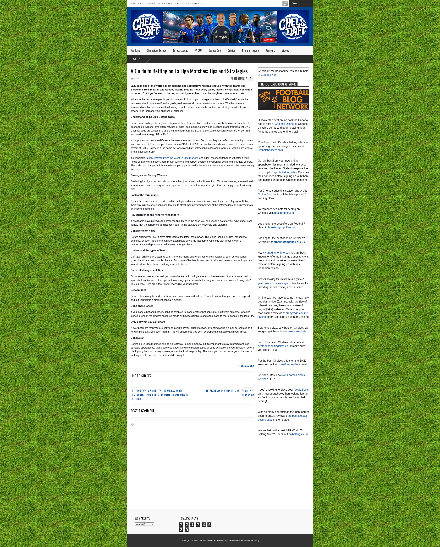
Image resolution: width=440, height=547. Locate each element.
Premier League (250, 50)
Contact (151, 3)
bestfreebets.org (284, 212)
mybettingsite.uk (298, 434)
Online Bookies (267, 194)
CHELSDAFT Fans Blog (212, 540)
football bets (301, 389)
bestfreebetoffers (290, 364)
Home (133, 3)
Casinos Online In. (286, 123)
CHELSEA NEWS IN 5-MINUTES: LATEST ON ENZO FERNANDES (229, 393)
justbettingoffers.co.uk (271, 150)
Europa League (180, 50)
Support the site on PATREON (189, 3)
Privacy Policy (165, 3)
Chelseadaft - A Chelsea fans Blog (243, 540)
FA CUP (198, 50)
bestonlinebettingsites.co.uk (275, 346)
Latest (137, 59)
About (141, 3)
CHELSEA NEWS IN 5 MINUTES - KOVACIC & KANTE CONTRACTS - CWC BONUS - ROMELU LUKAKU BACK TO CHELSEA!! (160, 395)
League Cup (215, 50)
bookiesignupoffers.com (282, 227)
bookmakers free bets (293, 331)
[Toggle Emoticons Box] (132, 424)
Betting (136, 78)
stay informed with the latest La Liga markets (173, 158)
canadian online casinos (280, 252)
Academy (135, 50)
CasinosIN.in (269, 74)
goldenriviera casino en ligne (273, 283)
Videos (285, 50)
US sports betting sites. (283, 172)
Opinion (231, 50)
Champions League (156, 50)
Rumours (270, 50)
